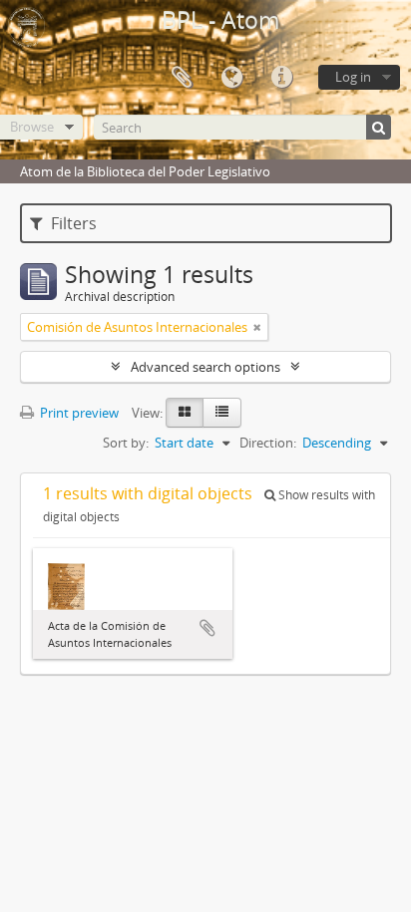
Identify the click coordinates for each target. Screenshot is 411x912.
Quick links (281, 78)
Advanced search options (205, 367)
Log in (353, 77)
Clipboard (181, 78)
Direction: (267, 443)
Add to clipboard (207, 628)
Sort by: (126, 443)
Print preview (78, 413)
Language (231, 78)
